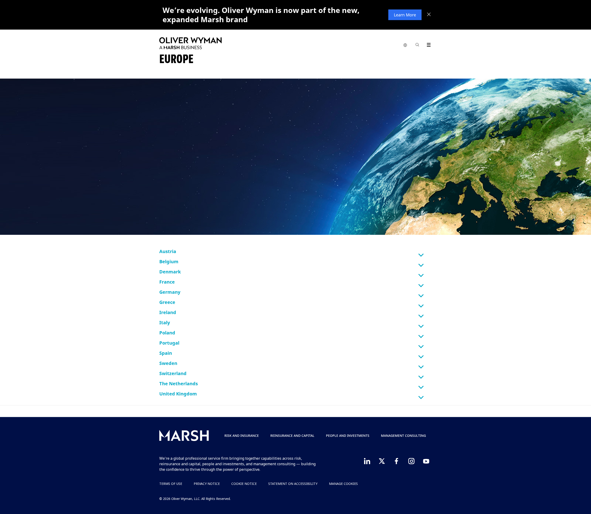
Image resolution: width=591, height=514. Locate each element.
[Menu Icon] (428, 44)
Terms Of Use (170, 483)
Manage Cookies (343, 483)
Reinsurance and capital (292, 435)
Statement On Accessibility (292, 483)
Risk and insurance (241, 435)
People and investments (347, 435)
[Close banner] (429, 14)
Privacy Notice (207, 483)
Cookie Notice (244, 483)
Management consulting (403, 435)
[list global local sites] (405, 45)
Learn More (405, 15)
